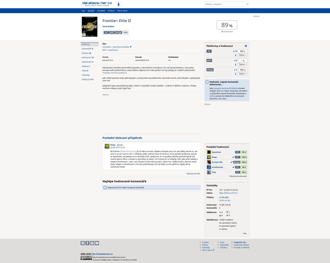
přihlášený (233, 88)
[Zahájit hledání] (247, 4)
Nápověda (224, 245)
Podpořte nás (240, 242)
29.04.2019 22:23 (117, 147)
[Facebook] (87, 243)
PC (106, 32)
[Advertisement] (263, 55)
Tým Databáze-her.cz (102, 254)
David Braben (108, 26)
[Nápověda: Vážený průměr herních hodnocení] (245, 45)
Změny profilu (88, 79)
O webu (205, 242)
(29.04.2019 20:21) (124, 151)
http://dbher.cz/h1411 (228, 193)
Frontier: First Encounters (114, 73)
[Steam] (83, 243)
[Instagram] (92, 243)
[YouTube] (97, 243)
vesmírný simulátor (121, 47)
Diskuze (111, 10)
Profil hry (86, 44)
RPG (104, 50)
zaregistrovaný (220, 88)
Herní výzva (122, 10)
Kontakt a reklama (241, 247)
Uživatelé (101, 10)
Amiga (118, 32)
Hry (83, 10)
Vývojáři (91, 10)
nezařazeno (113, 50)
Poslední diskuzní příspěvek (122, 138)
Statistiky (86, 75)
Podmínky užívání (241, 245)
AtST (112, 32)
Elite (165, 67)
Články (205, 245)
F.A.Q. (222, 242)
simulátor (106, 47)
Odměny (223, 247)
